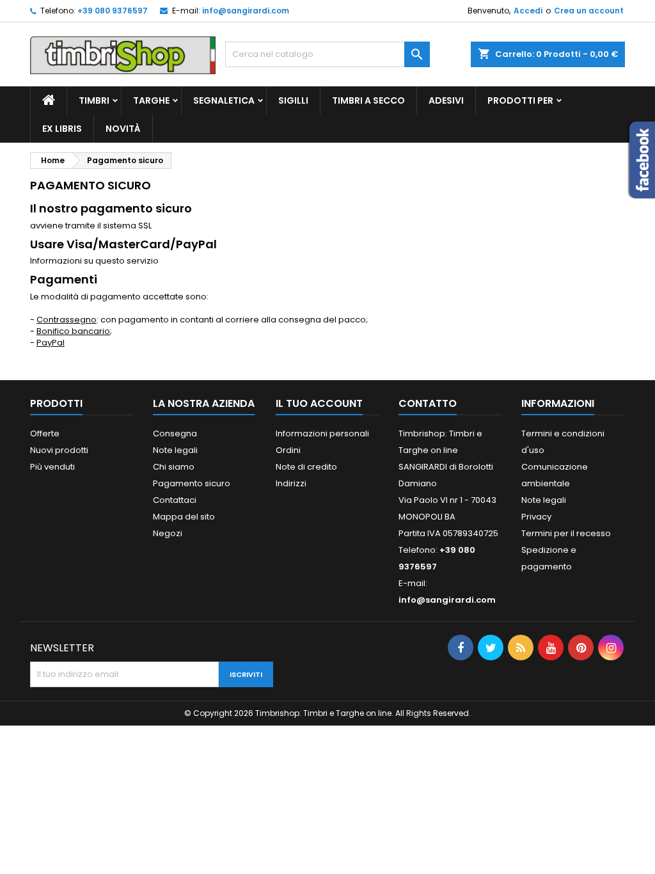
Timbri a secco (368, 100)
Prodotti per (520, 100)
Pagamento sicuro (191, 483)
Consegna (175, 433)
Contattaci (174, 500)
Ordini (288, 450)
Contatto (428, 403)
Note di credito (306, 467)
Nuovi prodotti (59, 450)
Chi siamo (173, 467)
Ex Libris (62, 128)
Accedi (528, 10)
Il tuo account (319, 403)
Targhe (151, 100)
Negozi (167, 533)
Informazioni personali (322, 433)
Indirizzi (291, 483)
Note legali (175, 450)
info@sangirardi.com (245, 10)
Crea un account (589, 10)
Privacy (536, 517)
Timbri (94, 100)
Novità (123, 128)
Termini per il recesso (566, 533)
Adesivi (446, 100)
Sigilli (293, 100)
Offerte (44, 433)
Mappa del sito (184, 517)
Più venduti (52, 467)
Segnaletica (224, 100)
